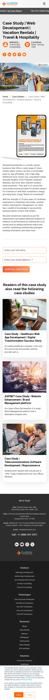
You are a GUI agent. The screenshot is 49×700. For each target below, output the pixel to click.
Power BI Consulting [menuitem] (24, 587)
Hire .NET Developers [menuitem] (24, 607)
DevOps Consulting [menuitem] (24, 583)
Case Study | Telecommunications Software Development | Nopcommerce (23, 462)
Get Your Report (9, 11)
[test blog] (24, 314)
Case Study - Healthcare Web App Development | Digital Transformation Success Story (23, 337)
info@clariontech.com (27, 530)
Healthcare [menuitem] (25, 664)
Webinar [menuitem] (24, 634)
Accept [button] (18, 695)
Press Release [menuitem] (24, 645)
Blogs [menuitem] (24, 626)
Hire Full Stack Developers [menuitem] (24, 599)
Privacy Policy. (27, 679)
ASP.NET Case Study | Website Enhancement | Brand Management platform (23, 400)
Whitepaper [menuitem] (24, 637)
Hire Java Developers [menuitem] (25, 610)
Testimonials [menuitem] (24, 641)
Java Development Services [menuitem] (24, 580)
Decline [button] (30, 695)
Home (5, 96)
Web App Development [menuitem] (24, 572)
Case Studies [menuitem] (25, 630)
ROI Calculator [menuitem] (24, 648)
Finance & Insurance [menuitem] (24, 661)
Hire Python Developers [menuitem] (24, 603)
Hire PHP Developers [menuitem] (24, 614)
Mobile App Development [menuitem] (24, 576)
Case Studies (18, 96)
